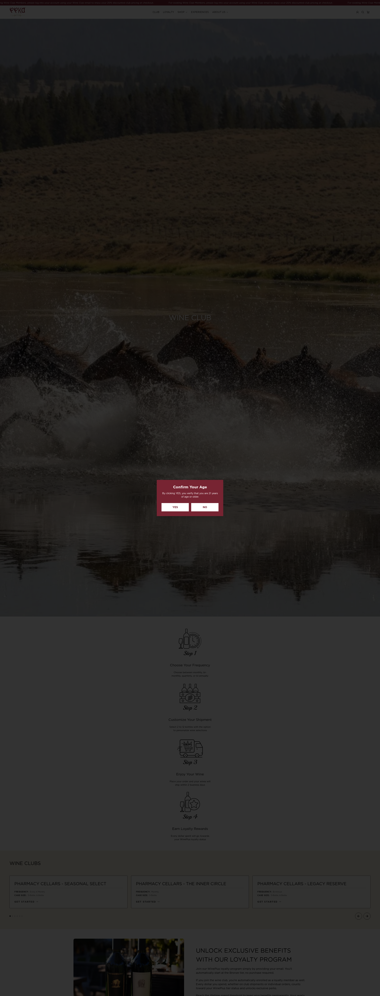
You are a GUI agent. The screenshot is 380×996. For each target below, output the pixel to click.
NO (205, 507)
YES (175, 507)
